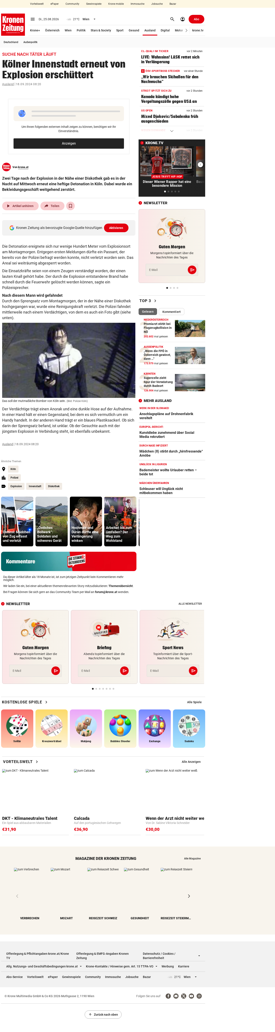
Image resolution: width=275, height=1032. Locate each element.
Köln (13, 469)
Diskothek (54, 486)
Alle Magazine (192, 858)
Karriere (183, 966)
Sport (120, 30)
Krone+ (35, 30)
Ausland (150, 30)
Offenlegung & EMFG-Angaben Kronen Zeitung (102, 956)
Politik (81, 30)
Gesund (134, 30)
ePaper (54, 3)
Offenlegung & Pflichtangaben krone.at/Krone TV (37, 956)
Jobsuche (157, 3)
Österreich (52, 30)
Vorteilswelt (37, 3)
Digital (165, 30)
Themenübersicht (120, 586)
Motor (179, 30)
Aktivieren (116, 228)
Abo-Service (14, 977)
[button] (187, 30)
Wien (68, 30)
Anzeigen (69, 143)
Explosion (16, 486)
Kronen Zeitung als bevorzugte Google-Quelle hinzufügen (69, 228)
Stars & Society (101, 30)
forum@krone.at (106, 592)
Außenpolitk (30, 42)
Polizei (14, 477)
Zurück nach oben (103, 1014)
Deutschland (11, 42)
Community (72, 3)
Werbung (168, 966)
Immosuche (137, 3)
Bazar (173, 3)
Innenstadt (35, 486)
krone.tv (197, 30)
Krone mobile (116, 3)
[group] (17, 521)
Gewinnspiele (93, 3)
